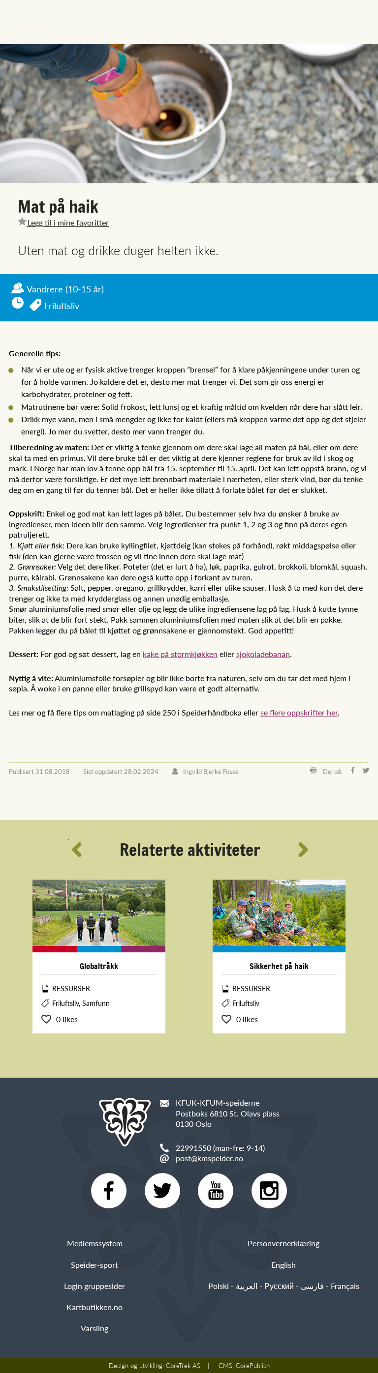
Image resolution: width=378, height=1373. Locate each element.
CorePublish (253, 1365)
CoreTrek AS (183, 1365)
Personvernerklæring (283, 1243)
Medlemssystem (95, 1243)
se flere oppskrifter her (299, 712)
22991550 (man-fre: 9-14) (220, 1147)
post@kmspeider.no (209, 1158)
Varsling (94, 1328)
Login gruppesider (94, 1285)
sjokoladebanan (263, 653)
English (283, 1264)
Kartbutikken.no (94, 1307)
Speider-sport (94, 1264)
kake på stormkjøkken (180, 653)
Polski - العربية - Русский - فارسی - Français (283, 1285)
